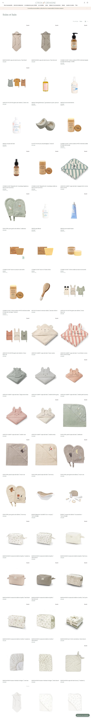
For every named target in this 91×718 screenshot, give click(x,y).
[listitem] (76, 5)
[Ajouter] (57, 99)
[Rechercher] (3, 2)
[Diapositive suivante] (86, 8)
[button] (81, 21)
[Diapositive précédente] (3, 8)
